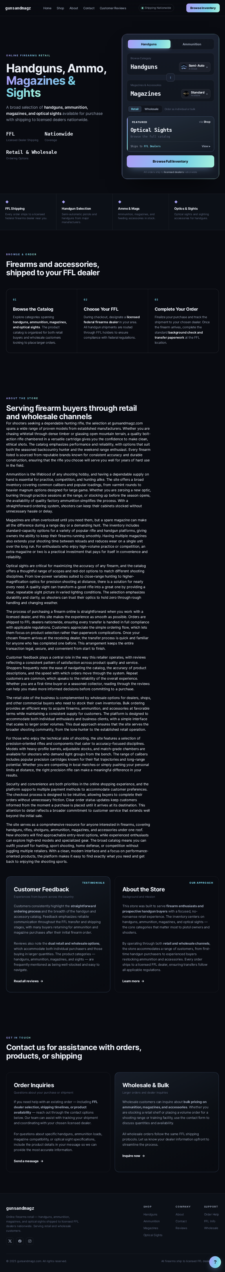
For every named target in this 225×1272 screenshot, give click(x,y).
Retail (134, 109)
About (73, 8)
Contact (88, 8)
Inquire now (133, 1156)
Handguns (149, 44)
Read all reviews (28, 981)
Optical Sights (153, 1235)
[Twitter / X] (10, 1241)
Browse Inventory (203, 8)
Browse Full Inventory (170, 161)
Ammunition (192, 44)
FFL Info (210, 1221)
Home (47, 8)
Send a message (29, 1161)
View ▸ (206, 146)
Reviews (181, 1228)
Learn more (133, 981)
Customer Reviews (113, 8)
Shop (60, 8)
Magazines (150, 1228)
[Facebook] (20, 1241)
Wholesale (151, 109)
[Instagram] (29, 1241)
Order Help (211, 1214)
